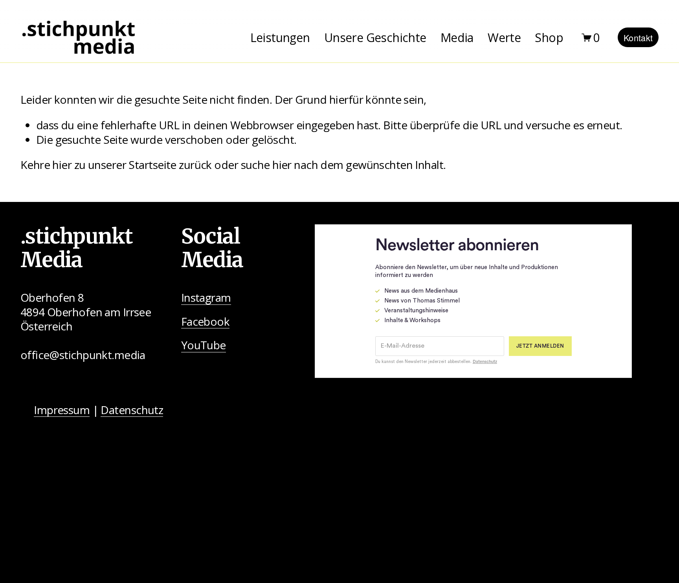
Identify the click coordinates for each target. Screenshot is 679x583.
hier (62, 164)
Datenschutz (132, 410)
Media (456, 37)
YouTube (203, 345)
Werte (504, 37)
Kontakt (638, 37)
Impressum (62, 410)
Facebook (205, 321)
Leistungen (280, 37)
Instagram (206, 297)
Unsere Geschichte (375, 37)
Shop (549, 37)
